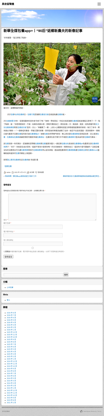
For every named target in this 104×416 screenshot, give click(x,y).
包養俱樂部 (75, 134)
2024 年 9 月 (11, 369)
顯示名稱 (7, 223)
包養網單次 (10, 121)
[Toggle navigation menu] (99, 4)
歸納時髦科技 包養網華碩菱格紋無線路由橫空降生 (81, 176)
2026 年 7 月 (11, 315)
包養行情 (31, 114)
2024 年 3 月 (11, 383)
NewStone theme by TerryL (93, 411)
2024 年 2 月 (11, 386)
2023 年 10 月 (12, 395)
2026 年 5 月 (11, 320)
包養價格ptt (34, 134)
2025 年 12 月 (12, 332)
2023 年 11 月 (12, 393)
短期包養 (8, 166)
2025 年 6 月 (11, 347)
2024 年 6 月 (11, 376)
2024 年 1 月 (11, 388)
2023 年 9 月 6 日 (20, 172)
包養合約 (65, 144)
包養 (12, 114)
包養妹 (60, 114)
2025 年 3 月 (11, 354)
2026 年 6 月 (11, 318)
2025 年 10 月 (12, 337)
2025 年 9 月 (11, 339)
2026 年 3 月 (11, 325)
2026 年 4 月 (11, 322)
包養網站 (10, 137)
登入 (8, 300)
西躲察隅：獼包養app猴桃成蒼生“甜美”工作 (20, 176)
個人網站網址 (8, 240)
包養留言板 (44, 114)
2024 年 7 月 (11, 373)
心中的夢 (10, 287)
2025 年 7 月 (11, 344)
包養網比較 (81, 150)
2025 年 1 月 (11, 359)
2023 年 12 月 (12, 390)
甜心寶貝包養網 (13, 160)
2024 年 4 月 (11, 381)
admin (9, 172)
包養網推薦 (71, 150)
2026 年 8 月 (11, 313)
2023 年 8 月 (11, 400)
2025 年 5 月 (11, 349)
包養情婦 (24, 150)
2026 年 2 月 (11, 327)
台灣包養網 (19, 114)
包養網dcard (93, 150)
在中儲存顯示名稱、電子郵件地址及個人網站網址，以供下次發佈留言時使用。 (34, 252)
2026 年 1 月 (11, 330)
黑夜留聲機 (8, 4)
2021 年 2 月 (11, 403)
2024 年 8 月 (11, 371)
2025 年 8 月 (11, 342)
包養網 (74, 121)
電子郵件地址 (9, 232)
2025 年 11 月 (12, 335)
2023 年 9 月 (11, 398)
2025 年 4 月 (11, 352)
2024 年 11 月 (12, 364)
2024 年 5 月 (11, 378)
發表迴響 (41, 172)
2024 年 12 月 (12, 361)
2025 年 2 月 (11, 356)
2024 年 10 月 (12, 366)
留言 (6, 220)
